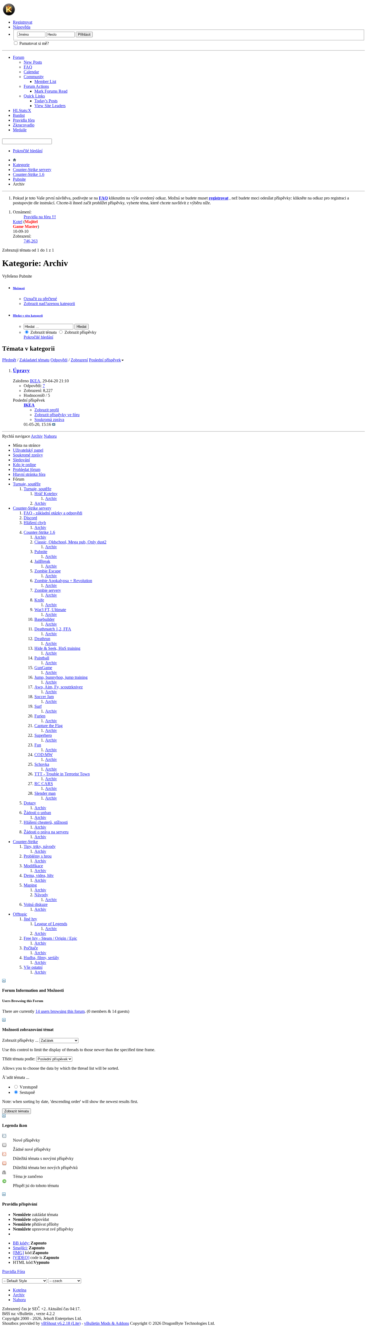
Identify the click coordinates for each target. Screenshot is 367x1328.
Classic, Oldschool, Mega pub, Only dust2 (70, 542)
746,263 (31, 241)
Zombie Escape (47, 571)
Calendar (31, 72)
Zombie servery (47, 590)
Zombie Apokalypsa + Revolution (63, 580)
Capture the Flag (48, 725)
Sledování (21, 460)
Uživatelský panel (28, 450)
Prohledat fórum (26, 469)
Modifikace (33, 865)
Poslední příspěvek (105, 360)
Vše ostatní (33, 967)
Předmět (9, 360)
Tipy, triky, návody (40, 846)
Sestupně (27, 1092)
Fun (37, 745)
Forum (18, 57)
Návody (41, 894)
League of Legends (50, 923)
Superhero (43, 735)
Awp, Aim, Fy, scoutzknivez (58, 687)
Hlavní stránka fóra (29, 474)
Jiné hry (30, 919)
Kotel (17, 221)
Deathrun (42, 638)
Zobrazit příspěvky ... (20, 1040)
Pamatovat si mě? (33, 43)
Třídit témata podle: (18, 1059)
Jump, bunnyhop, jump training (61, 677)
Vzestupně (28, 1087)
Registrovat (22, 22)
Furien (39, 716)
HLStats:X (22, 110)
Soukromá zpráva (49, 419)
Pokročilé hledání (27, 150)
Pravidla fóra (24, 120)
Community (34, 76)
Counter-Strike (25, 841)
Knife (39, 600)
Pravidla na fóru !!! (40, 217)
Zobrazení (79, 360)
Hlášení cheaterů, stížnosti (46, 822)
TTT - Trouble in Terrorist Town (62, 774)
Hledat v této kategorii (28, 315)
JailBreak (42, 561)
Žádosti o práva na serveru (46, 832)
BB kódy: (21, 1243)
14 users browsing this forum (60, 1011)
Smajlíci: (20, 1248)
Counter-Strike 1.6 (28, 174)
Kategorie (21, 164)
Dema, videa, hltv (39, 875)
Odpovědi (59, 360)
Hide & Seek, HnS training (57, 648)
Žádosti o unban (37, 812)
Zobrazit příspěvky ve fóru (57, 414)
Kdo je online (24, 464)
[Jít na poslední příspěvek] (53, 424)
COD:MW (43, 754)
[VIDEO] (21, 1257)
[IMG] (18, 1252)
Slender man (45, 793)
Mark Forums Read (50, 91)
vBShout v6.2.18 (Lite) (61, 1323)
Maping (30, 885)
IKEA (35, 381)
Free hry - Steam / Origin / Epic (50, 938)
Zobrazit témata (43, 332)
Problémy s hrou (38, 856)
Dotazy (30, 803)
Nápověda (21, 27)
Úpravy (21, 370)
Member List (45, 81)
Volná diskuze (36, 904)
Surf (38, 706)
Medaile (20, 130)
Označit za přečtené (40, 298)
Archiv (51, 498)
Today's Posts (45, 101)
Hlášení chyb (35, 522)
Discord (30, 518)
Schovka (41, 764)
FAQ (28, 67)
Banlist (19, 115)
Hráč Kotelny (45, 493)
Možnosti (19, 288)
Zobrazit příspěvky (79, 332)
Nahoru (50, 436)
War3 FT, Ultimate (50, 609)
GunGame (43, 667)
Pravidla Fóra (13, 1271)
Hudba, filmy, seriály (41, 957)
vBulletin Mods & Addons (106, 1323)
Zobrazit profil (46, 410)
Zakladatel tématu (34, 360)
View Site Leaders (50, 105)
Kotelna (19, 1290)
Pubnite (19, 179)
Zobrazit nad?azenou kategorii (49, 303)
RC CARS (43, 783)
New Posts (33, 62)
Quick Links (34, 96)
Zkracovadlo (23, 125)
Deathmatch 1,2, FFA (52, 629)
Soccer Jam (44, 696)
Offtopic (20, 914)
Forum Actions (36, 86)
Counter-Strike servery (32, 169)
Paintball (41, 658)
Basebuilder (44, 619)
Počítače (31, 948)
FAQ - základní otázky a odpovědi (53, 513)
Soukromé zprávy (28, 455)
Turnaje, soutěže (27, 484)
